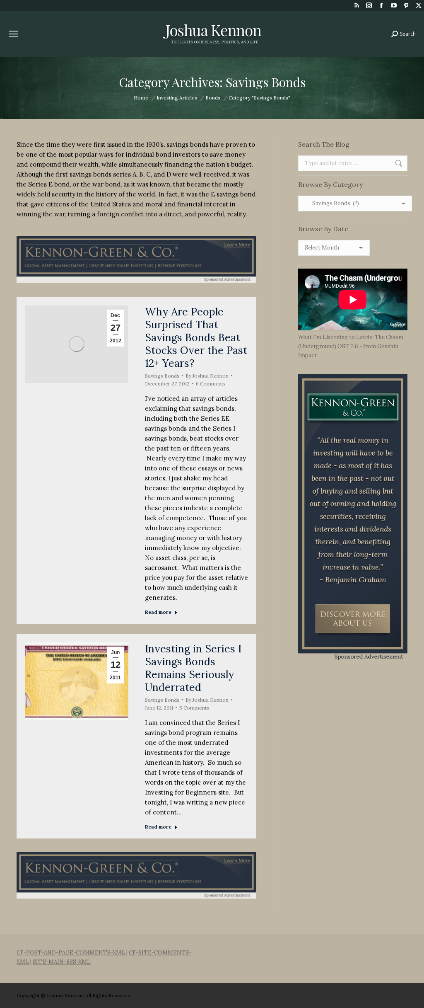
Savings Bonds (162, 376)
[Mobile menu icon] (13, 34)
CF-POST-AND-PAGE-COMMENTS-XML (71, 952)
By (207, 376)
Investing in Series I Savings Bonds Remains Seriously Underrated (193, 668)
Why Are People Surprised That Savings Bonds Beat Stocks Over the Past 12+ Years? (196, 337)
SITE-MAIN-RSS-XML (62, 961)
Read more (158, 612)
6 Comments (211, 383)
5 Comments (194, 708)
